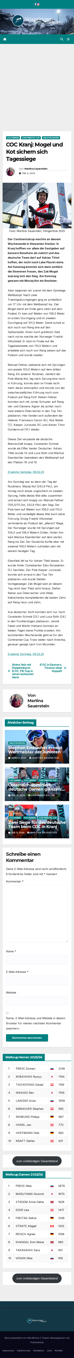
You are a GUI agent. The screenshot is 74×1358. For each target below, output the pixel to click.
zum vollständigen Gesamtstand (37, 1161)
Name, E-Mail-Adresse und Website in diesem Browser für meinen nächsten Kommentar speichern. (35, 1023)
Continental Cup (31, 138)
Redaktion (38, 1350)
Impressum (8, 1350)
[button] (61, 39)
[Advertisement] (37, 82)
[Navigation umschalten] (68, 39)
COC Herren (13, 138)
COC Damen (15, 780)
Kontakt (59, 1350)
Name (11, 951)
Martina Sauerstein (35, 168)
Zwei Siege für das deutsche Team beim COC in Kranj (37, 824)
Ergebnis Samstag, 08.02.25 (26, 472)
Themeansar (37, 1342)
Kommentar (15, 881)
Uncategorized (51, 138)
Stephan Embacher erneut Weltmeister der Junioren (35, 749)
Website (11, 992)
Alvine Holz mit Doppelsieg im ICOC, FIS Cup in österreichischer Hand (23, 671)
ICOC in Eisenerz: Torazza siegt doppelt (51, 668)
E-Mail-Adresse (17, 972)
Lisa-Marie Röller (43, 795)
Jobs (49, 1350)
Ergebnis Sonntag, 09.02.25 (26, 654)
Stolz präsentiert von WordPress (22, 1337)
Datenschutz (24, 1350)
